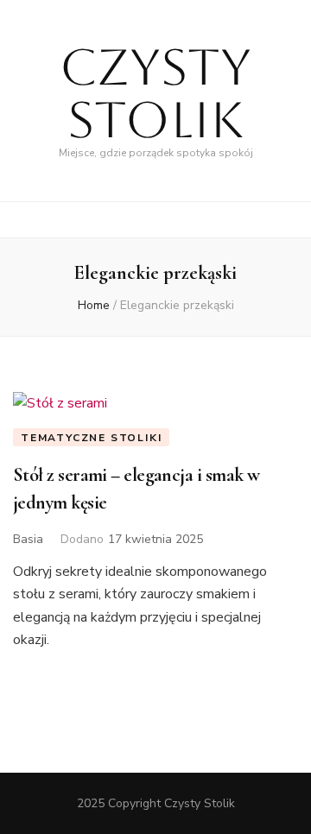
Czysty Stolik (155, 93)
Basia (28, 539)
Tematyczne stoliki (91, 438)
